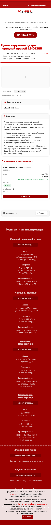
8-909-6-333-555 (38, 5)
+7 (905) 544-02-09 (26, 319)
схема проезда (25, 245)
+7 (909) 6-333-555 (26, 370)
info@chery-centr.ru (25, 455)
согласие (13, 494)
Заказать (26, 196)
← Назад (45, 54)
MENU (5, 5)
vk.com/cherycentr (25, 475)
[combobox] (25, 22)
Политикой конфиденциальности (32, 504)
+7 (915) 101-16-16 (26, 424)
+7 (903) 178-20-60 (26, 271)
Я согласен (27, 517)
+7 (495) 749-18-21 (26, 268)
